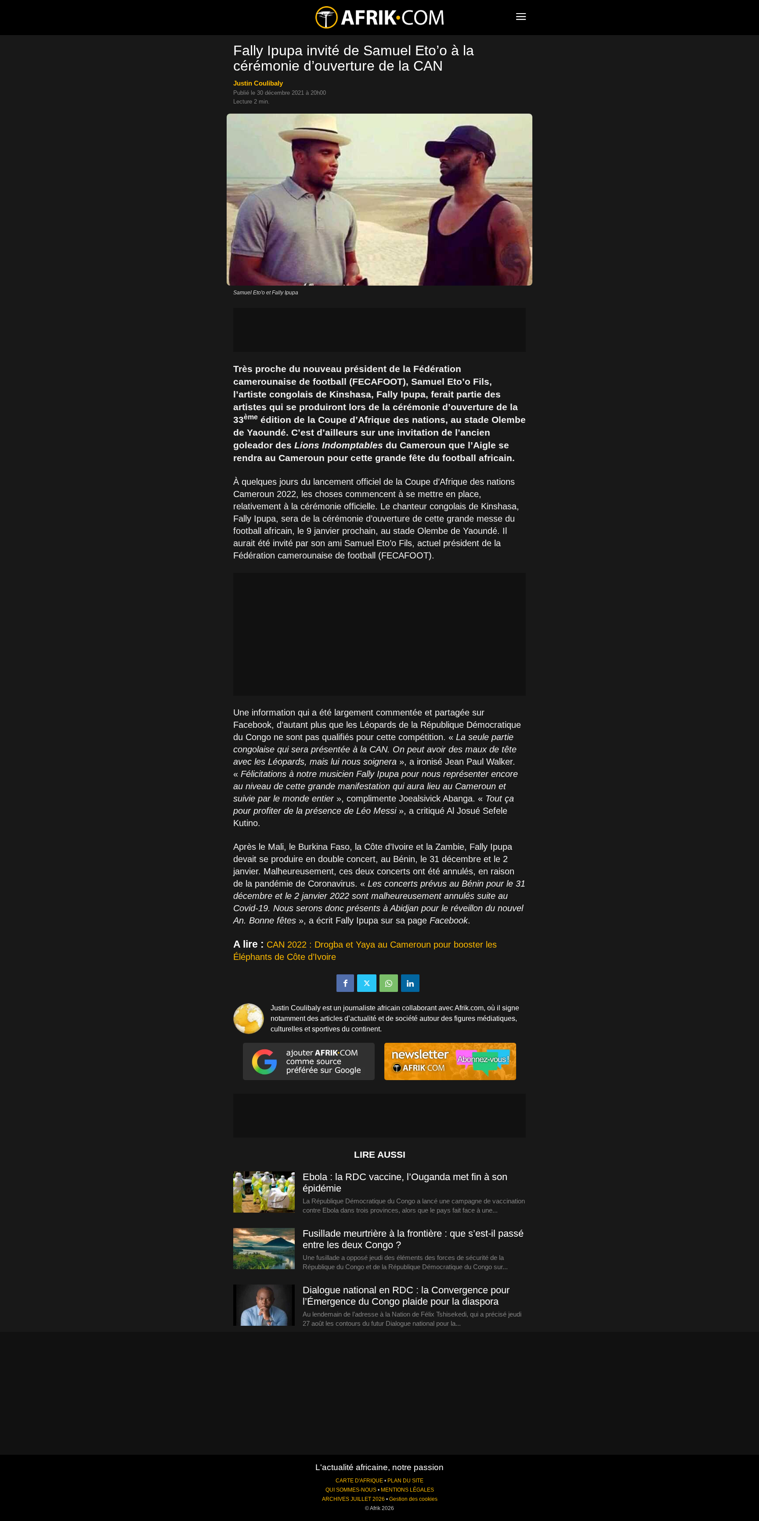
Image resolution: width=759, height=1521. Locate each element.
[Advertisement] (379, 330)
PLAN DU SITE (405, 1481)
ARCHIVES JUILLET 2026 (353, 1499)
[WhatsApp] (389, 983)
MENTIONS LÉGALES (407, 1490)
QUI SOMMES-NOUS (350, 1490)
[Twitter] (366, 983)
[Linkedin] (410, 983)
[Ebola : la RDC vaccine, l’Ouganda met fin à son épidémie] (264, 1192)
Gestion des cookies (413, 1499)
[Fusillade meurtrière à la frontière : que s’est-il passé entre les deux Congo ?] (264, 1249)
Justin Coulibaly (258, 83)
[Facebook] (345, 983)
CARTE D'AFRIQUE (359, 1481)
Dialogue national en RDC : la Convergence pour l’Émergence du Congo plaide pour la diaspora (406, 1296)
